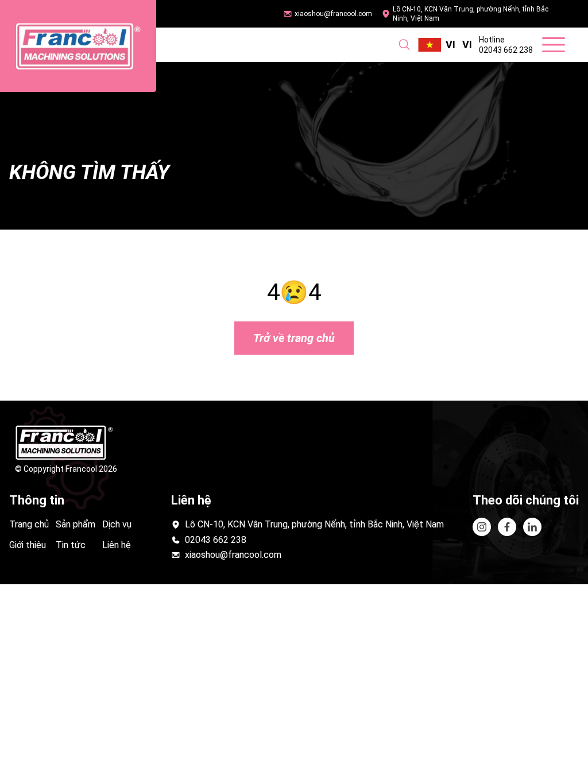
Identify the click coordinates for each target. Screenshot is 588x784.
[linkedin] (507, 527)
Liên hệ (116, 545)
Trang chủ (29, 524)
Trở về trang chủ (294, 338)
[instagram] (482, 527)
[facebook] (532, 527)
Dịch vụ (116, 524)
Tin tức (71, 545)
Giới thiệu (27, 545)
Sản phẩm (75, 524)
